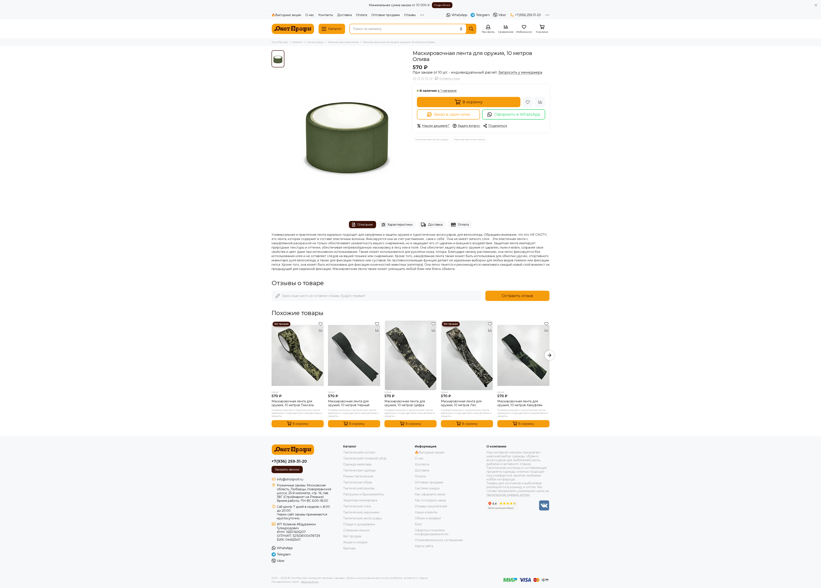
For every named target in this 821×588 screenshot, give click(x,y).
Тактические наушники (361, 512)
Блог (418, 524)
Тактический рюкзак (359, 488)
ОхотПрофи (280, 42)
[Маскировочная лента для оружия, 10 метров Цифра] (410, 355)
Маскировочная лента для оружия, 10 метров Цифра (404, 403)
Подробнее (442, 5)
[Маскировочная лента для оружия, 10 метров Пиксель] (298, 355)
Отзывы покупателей (431, 506)
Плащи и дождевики (359, 524)
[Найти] (471, 29)
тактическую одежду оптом (507, 495)
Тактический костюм (359, 452)
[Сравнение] (540, 102)
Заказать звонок (287, 469)
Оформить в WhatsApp (517, 114)
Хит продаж (352, 536)
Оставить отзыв (517, 295)
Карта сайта (424, 546)
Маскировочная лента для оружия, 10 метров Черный (348, 403)
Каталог (297, 42)
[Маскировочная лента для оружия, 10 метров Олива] (347, 131)
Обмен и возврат (428, 518)
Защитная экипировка (360, 500)
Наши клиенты (426, 512)
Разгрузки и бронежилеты (363, 494)
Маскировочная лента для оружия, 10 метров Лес (461, 403)
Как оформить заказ (430, 494)
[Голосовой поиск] (461, 29)
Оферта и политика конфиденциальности (431, 532)
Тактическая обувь (357, 482)
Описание (365, 225)
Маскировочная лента (343, 42)
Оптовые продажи (385, 15)
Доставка (344, 15)
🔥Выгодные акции (286, 15)
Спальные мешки (356, 530)
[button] (271, 355)
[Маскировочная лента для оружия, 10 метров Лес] (467, 355)
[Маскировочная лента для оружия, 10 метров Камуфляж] (523, 355)
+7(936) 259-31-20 (528, 15)
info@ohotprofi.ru (290, 479)
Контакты (325, 15)
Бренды (349, 548)
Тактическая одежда (359, 470)
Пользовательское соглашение (439, 540)
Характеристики (399, 225)
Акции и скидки (355, 542)
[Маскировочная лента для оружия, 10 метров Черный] (354, 355)
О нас (309, 15)
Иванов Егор (310, 581)
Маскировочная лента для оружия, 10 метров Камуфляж (519, 403)
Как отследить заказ (430, 500)
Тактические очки (357, 506)
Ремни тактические (358, 476)
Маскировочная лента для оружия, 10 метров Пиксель (293, 403)
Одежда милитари (357, 464)
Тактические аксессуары (432, 139)
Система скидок (427, 488)
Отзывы (410, 15)
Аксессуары (315, 42)
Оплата (361, 15)
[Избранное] (528, 102)
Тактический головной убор (365, 458)
